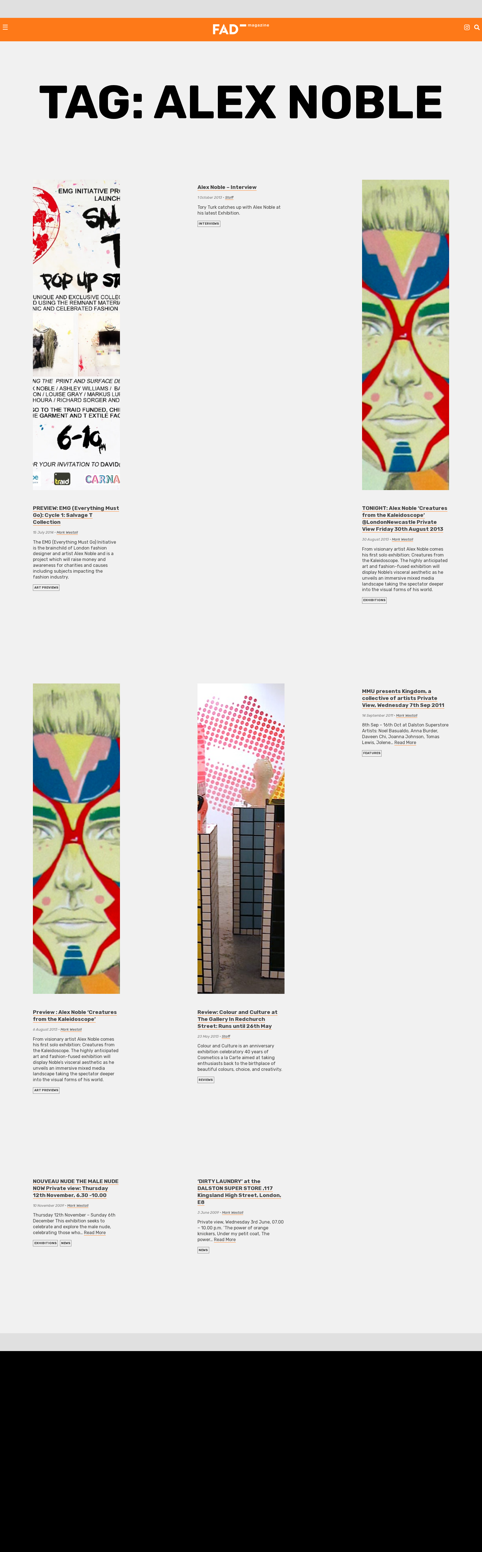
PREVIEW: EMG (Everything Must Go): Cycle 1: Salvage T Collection (76, 515)
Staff (229, 197)
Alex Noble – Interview (227, 187)
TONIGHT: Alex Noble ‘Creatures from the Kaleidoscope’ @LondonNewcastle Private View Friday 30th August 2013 (404, 518)
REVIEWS (206, 1080)
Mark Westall (67, 532)
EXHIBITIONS (374, 600)
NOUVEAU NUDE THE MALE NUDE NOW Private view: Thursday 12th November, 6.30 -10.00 (76, 1188)
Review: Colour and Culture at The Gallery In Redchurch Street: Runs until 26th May (237, 1019)
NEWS (65, 1243)
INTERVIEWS (209, 224)
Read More (405, 742)
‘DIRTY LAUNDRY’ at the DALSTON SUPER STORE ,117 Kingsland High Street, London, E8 (239, 1191)
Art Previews (46, 587)
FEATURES (371, 753)
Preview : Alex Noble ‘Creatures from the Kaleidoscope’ (75, 1015)
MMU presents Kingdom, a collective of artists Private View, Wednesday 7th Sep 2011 (403, 698)
